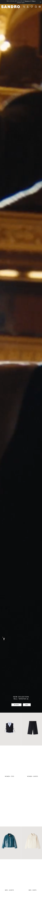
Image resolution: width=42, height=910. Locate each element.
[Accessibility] (4, 639)
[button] (28, 6)
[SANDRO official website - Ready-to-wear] (10, 6)
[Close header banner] (40, 2)
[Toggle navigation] (40, 7)
